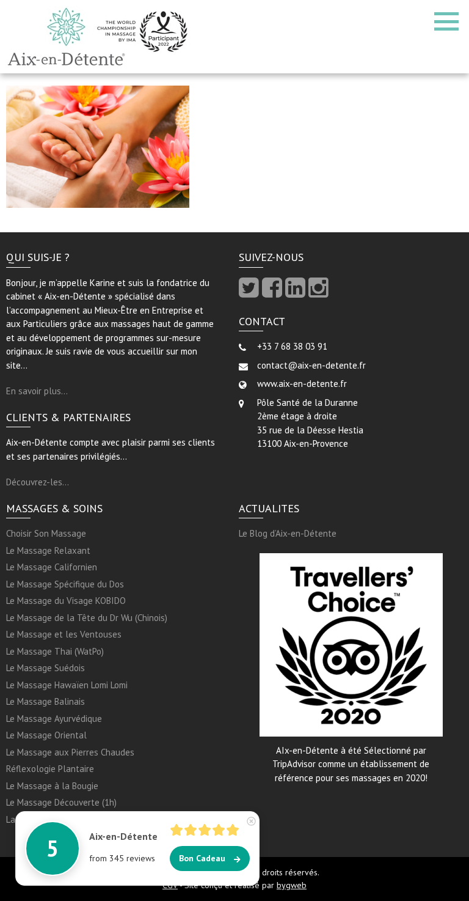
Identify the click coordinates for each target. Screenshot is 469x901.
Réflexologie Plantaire (50, 768)
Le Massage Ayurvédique (54, 718)
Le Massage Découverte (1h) (61, 802)
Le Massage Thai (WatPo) (55, 651)
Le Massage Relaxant (48, 550)
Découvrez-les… (37, 482)
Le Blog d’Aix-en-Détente (287, 533)
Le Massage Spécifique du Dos (65, 584)
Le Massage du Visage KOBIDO (66, 600)
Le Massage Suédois (45, 668)
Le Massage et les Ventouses (64, 634)
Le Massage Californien (51, 567)
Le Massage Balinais (45, 701)
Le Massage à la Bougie (52, 786)
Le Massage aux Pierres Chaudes (70, 752)
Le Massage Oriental (46, 735)
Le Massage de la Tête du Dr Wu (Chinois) (86, 617)
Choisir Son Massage (46, 533)
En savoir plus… (37, 391)
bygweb (292, 885)
